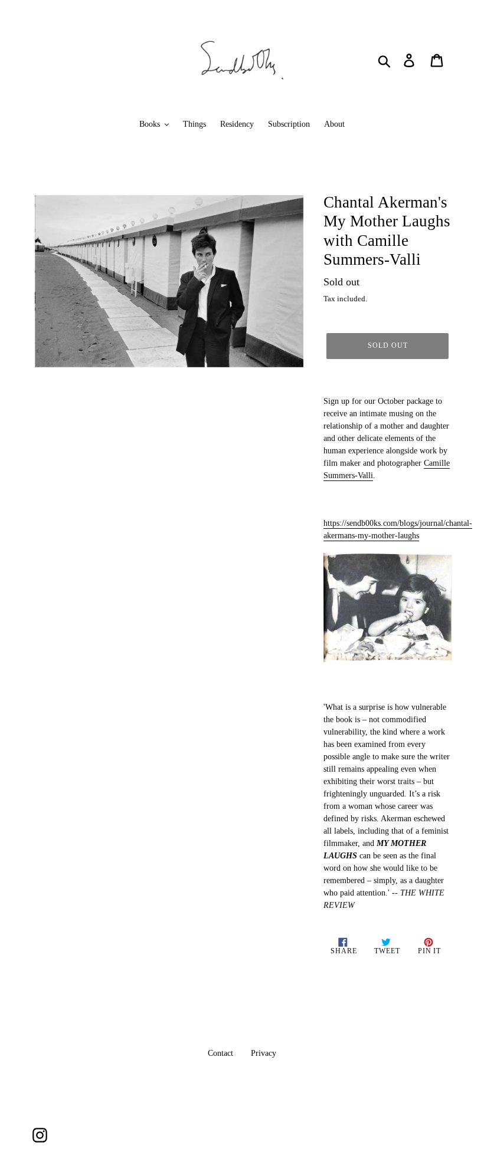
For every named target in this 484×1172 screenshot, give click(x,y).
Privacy (263, 1053)
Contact (220, 1053)
